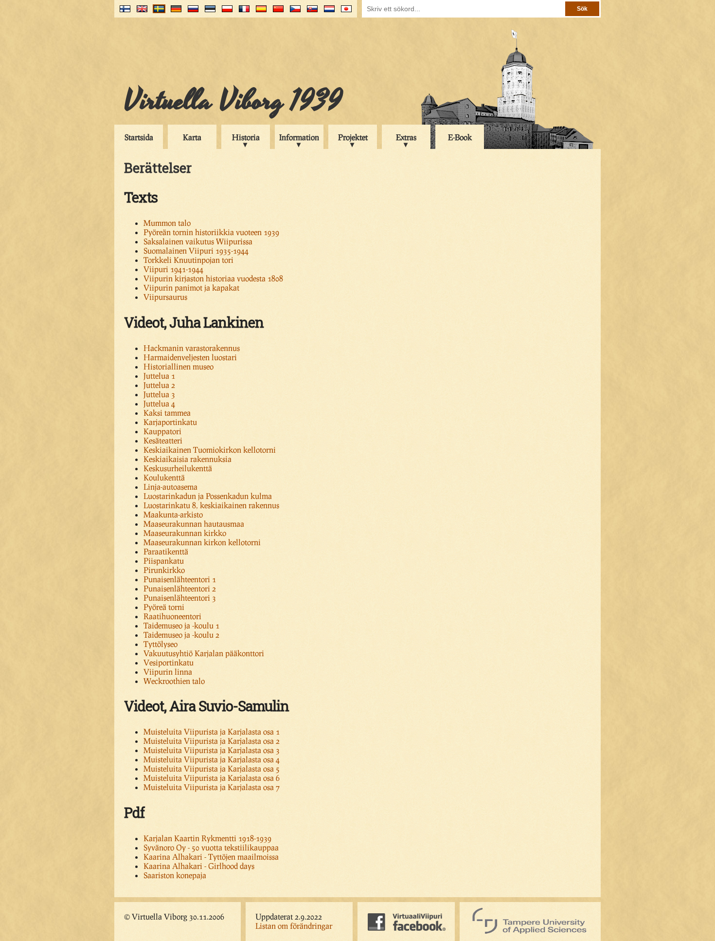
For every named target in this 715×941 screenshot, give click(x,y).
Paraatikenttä (165, 551)
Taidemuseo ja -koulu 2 (181, 634)
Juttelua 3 (159, 394)
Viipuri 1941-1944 (173, 269)
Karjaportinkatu (170, 421)
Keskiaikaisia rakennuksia (187, 458)
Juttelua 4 (159, 403)
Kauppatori (162, 431)
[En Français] (241, 12)
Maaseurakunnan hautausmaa (193, 523)
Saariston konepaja (174, 875)
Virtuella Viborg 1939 (233, 100)
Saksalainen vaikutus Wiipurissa (197, 241)
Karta (192, 137)
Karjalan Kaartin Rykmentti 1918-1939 (207, 838)
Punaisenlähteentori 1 (179, 579)
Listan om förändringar (293, 925)
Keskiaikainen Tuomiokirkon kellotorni (209, 449)
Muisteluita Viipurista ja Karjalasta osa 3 (211, 750)
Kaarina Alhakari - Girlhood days (198, 865)
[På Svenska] (156, 12)
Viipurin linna (167, 671)
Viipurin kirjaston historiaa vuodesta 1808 (213, 278)
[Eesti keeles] (207, 12)
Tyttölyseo (160, 643)
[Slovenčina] (310, 12)
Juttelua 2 (159, 384)
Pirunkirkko (164, 569)
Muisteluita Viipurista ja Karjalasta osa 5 (211, 768)
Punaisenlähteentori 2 (179, 588)
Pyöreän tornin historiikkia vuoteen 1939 (211, 232)
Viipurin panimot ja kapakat (191, 287)
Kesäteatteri (162, 440)
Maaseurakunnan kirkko (184, 532)
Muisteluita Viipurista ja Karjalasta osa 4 (211, 759)
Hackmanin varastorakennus (191, 347)
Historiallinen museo (178, 366)
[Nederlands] (327, 12)
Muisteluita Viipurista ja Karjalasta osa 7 (211, 787)
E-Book (460, 137)
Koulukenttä (164, 477)
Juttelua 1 (159, 375)
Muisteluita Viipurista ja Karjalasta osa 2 (211, 740)
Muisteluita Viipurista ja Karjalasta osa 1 (211, 731)
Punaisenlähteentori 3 (179, 597)
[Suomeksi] (122, 12)
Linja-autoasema (170, 486)
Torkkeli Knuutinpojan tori (188, 259)
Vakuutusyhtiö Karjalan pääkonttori (203, 653)
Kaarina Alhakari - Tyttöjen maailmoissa (211, 856)
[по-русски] (190, 12)
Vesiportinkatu (168, 662)
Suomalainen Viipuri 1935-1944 (196, 250)
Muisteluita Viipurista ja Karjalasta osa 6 (211, 777)
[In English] (139, 12)
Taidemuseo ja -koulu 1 (181, 625)
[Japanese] (344, 12)
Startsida (139, 137)
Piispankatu (163, 560)
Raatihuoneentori (172, 616)
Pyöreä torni (163, 606)
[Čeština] (293, 12)
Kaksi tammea (167, 412)
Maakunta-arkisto (173, 514)
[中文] (276, 12)
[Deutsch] (173, 12)
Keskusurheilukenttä (177, 468)
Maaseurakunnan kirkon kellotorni (202, 542)
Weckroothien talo (174, 680)
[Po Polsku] (224, 12)
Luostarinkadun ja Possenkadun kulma (207, 495)
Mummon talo (167, 222)
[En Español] (259, 12)
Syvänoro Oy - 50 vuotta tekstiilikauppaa (211, 847)
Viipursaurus (165, 296)
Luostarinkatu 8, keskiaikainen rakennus (211, 505)
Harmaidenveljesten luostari (190, 357)
